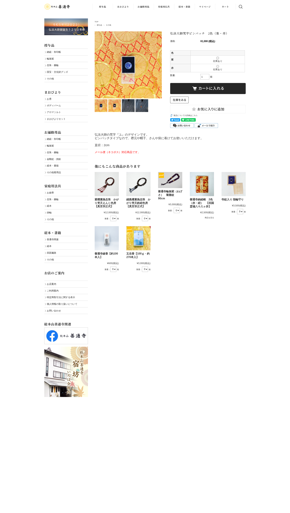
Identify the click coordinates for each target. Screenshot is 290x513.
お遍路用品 (143, 6)
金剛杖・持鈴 (54, 159)
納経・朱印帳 (54, 52)
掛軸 (49, 212)
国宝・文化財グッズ (57, 72)
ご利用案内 (53, 290)
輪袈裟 (50, 58)
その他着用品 (54, 172)
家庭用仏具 (164, 6)
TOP (96, 22)
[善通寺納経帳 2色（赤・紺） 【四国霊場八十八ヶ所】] (202, 184)
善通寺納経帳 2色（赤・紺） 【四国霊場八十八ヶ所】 (202, 203)
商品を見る (209, 218)
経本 (49, 206)
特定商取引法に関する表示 (61, 297)
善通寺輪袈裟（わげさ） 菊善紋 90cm (170, 195)
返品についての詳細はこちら (186, 115)
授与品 (102, 6)
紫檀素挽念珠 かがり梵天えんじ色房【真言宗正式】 (107, 203)
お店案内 (51, 284)
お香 (49, 99)
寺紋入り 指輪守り (234, 199)
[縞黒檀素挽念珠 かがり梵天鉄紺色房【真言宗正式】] (138, 184)
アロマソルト (54, 112)
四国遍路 (51, 252)
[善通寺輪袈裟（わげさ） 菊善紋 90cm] (170, 180)
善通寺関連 (53, 239)
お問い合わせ (54, 310)
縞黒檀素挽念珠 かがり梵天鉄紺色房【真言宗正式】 (138, 203)
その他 (108, 25)
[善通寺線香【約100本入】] (107, 238)
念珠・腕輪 (53, 65)
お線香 (50, 192)
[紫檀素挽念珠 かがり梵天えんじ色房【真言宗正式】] (107, 184)
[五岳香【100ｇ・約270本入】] (138, 238)
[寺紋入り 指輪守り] (234, 184)
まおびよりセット (56, 119)
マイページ (205, 6)
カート (225, 6)
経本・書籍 (184, 6)
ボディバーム (54, 105)
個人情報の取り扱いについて (62, 304)
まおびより (123, 6)
